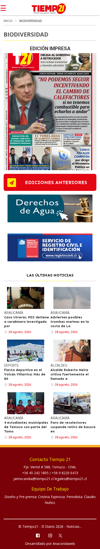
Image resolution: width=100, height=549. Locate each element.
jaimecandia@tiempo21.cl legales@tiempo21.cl (50, 478)
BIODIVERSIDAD (26, 34)
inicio (8, 21)
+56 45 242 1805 (36, 473)
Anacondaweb (64, 543)
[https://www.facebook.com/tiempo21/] (37, 535)
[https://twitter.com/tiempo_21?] (62, 535)
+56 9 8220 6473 (65, 473)
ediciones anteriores (56, 182)
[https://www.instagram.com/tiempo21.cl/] (50, 535)
